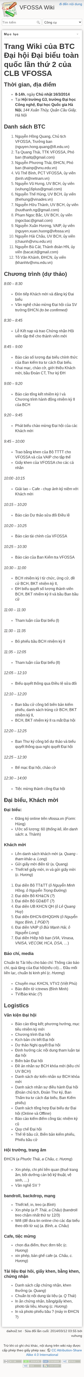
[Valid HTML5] (71, 1361)
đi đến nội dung (70, 4)
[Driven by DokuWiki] (51, 1365)
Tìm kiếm (39, 22)
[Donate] (32, 1361)
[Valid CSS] (32, 1365)
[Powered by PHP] (51, 1361)
